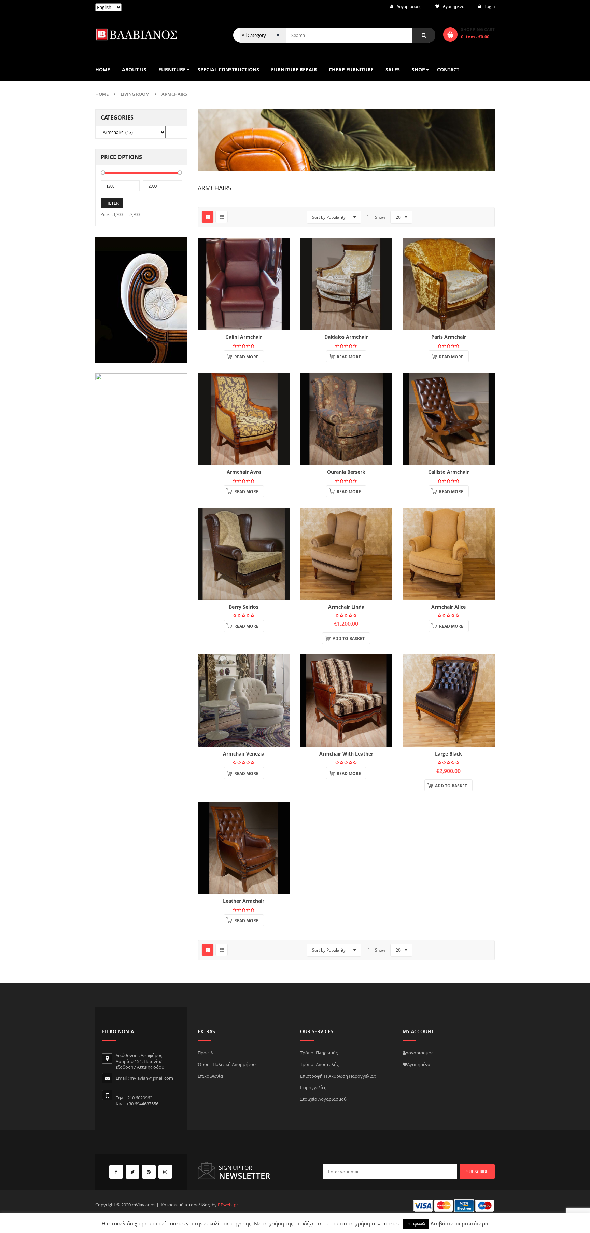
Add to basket (349, 638)
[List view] (221, 217)
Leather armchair (243, 901)
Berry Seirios (243, 607)
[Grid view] (207, 217)
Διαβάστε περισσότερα (459, 1223)
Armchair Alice (448, 607)
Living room (135, 94)
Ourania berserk (346, 472)
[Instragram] (165, 1172)
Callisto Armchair (448, 472)
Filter (112, 203)
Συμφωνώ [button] (416, 1224)
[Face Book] (116, 1172)
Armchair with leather (346, 753)
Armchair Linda (346, 607)
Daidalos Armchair (346, 337)
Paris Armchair (448, 337)
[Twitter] (132, 1172)
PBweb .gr (228, 1205)
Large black (448, 753)
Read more (246, 357)
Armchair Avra (244, 472)
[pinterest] (149, 1172)
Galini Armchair (243, 337)
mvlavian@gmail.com (151, 1078)
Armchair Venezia (243, 753)
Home (102, 94)
